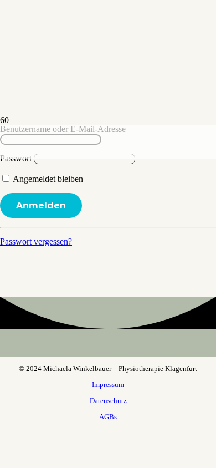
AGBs (108, 417)
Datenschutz (108, 400)
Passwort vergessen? (36, 241)
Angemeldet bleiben (47, 179)
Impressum (108, 384)
